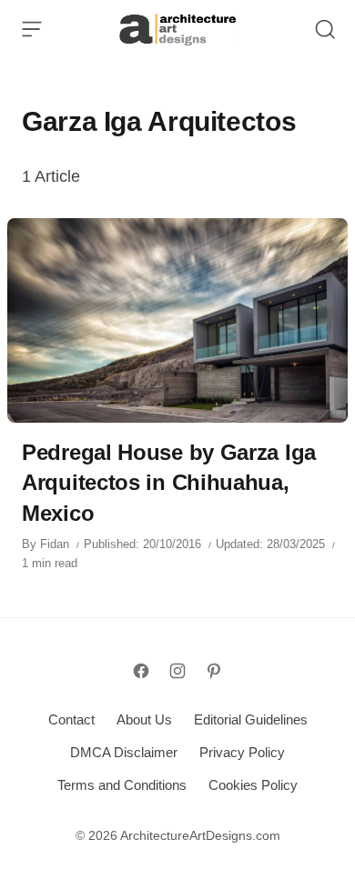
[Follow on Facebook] (141, 670)
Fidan (54, 544)
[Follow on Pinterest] (214, 670)
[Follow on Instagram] (177, 670)
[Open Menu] (32, 29)
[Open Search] (325, 29)
